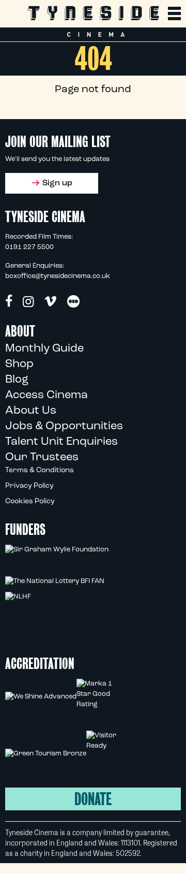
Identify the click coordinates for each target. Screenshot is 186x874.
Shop (19, 364)
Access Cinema (46, 395)
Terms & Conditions (39, 470)
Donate (93, 799)
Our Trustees (42, 457)
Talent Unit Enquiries (61, 442)
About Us (30, 411)
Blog (16, 380)
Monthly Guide (44, 349)
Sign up (57, 183)
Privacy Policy (29, 486)
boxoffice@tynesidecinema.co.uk (57, 276)
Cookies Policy (30, 501)
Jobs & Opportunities (64, 426)
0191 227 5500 (29, 247)
